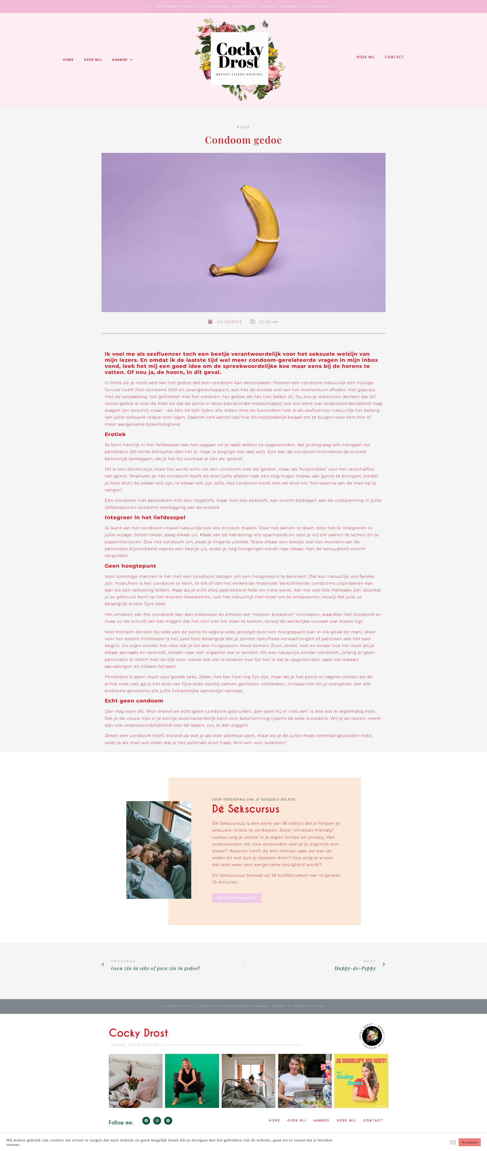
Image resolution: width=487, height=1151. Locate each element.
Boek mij (366, 57)
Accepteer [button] (470, 1142)
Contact (394, 57)
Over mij (93, 60)
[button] (453, 1142)
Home (68, 60)
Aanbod (120, 60)
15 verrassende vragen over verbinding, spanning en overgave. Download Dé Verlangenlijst (243, 6)
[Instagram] (157, 1121)
